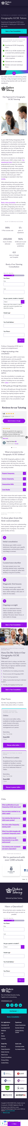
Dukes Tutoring (5, 1052)
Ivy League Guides (20, 1049)
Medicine (3, 1030)
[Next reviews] (26, 437)
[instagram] (12, 1005)
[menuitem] (7, 1025)
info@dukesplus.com (6, 1001)
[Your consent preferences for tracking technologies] (2, 1123)
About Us (3, 1046)
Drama (3, 1036)
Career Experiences (20, 1025)
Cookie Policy (4, 1062)
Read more (5, 438)
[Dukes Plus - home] (6, 3)
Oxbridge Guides (19, 1046)
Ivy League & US (5, 1027)
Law (2, 1033)
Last (5, 289)
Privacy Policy (5, 1060)
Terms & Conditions (6, 1057)
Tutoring (3, 1038)
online (6, 382)
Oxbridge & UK (5, 1025)
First (5, 281)
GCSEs (3, 179)
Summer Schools (19, 1027)
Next (20, 340)
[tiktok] (16, 1005)
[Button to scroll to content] (14, 73)
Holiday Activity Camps (19, 1031)
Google (16, 443)
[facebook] (7, 1005)
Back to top (6, 1112)
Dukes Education (5, 1049)
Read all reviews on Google (14, 420)
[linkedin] (20, 1005)
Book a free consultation (8, 202)
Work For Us (4, 1054)
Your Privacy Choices (12, 1121)
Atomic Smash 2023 (10, 1110)
